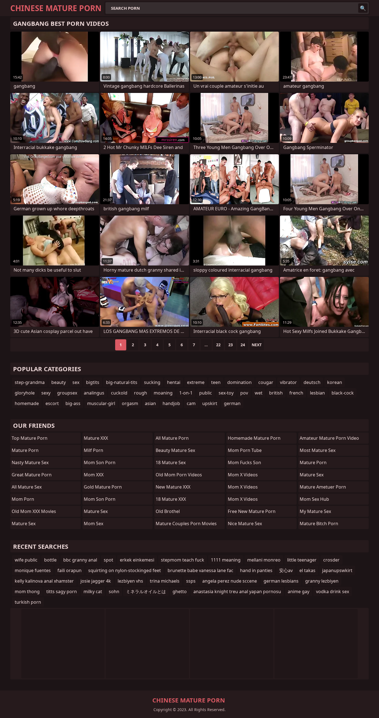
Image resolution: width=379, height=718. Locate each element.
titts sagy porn (61, 591)
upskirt (209, 403)
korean (334, 382)
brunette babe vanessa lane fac (200, 570)
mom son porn (99, 462)
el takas (307, 570)
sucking (152, 382)
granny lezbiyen (321, 581)
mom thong (27, 591)
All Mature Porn (172, 438)
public (205, 393)
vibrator (288, 382)
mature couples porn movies (186, 523)
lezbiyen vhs (130, 581)
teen (216, 382)
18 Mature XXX (171, 499)
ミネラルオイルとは (146, 591)
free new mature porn (252, 511)
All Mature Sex (27, 487)
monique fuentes (33, 570)
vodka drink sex (332, 591)
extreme (195, 382)
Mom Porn (23, 499)
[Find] (363, 8)
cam (191, 403)
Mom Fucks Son (244, 462)
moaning (163, 393)
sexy (45, 393)
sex (75, 382)
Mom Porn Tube (245, 450)
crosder (331, 560)
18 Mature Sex (171, 462)
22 (218, 344)
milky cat (93, 591)
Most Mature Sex (317, 450)
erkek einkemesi (137, 560)
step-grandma (30, 382)
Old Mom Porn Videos (179, 475)
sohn (114, 591)
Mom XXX (93, 475)
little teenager (302, 560)
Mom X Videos (243, 475)
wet (258, 393)
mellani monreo (264, 560)
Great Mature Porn (32, 475)
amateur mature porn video (329, 438)
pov (244, 393)
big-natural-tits (121, 382)
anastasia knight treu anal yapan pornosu (237, 591)
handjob (171, 403)
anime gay (298, 591)
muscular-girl (101, 403)
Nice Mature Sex (245, 523)
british (276, 393)
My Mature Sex (315, 511)
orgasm (130, 403)
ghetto (180, 591)
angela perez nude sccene (229, 581)
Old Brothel (168, 511)
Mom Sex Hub (314, 499)
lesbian (317, 393)
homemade (27, 403)
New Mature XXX (173, 487)
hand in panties (256, 570)
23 (230, 344)
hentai (173, 382)
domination (239, 382)
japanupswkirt (337, 570)
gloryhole (25, 393)
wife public (26, 560)
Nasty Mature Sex (30, 462)
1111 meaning (226, 560)
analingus (94, 393)
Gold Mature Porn (103, 487)
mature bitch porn (319, 523)
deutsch (312, 382)
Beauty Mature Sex (175, 450)
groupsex (67, 393)
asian (150, 403)
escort (52, 403)
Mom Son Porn (99, 499)
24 (243, 344)
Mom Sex (93, 523)
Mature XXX (96, 438)
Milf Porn (93, 450)
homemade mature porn (254, 438)
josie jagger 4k (95, 581)
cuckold (119, 393)
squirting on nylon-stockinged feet (124, 570)
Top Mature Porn (29, 438)
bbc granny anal (80, 560)
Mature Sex (24, 523)
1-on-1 (186, 393)
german (232, 403)
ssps (191, 581)
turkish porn (28, 602)
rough (140, 393)
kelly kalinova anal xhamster (44, 581)
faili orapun (69, 570)
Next (257, 344)
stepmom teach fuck (182, 560)
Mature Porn (25, 450)
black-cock (343, 393)
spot (108, 560)
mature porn (313, 462)
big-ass (72, 403)
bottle (50, 560)
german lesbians (281, 581)
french (296, 393)
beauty (58, 382)
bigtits (92, 382)
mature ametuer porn (323, 487)
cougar (265, 382)
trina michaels (165, 581)
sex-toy (226, 393)
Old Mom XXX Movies (34, 511)
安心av (286, 570)
